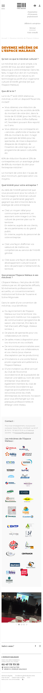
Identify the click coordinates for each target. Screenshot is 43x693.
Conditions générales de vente (25, 675)
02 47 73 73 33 (10, 664)
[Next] (26, 624)
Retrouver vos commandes (11, 679)
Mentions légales (7, 675)
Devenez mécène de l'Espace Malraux (24, 38)
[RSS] (22, 679)
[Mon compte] (39, 5)
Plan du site (5, 677)
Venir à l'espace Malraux (15, 669)
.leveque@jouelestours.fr (24, 433)
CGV (28, 677)
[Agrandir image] (21, 607)
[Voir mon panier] (35, 5)
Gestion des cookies (18, 677)
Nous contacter (11, 667)
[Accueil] (21, 6)
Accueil (4, 38)
